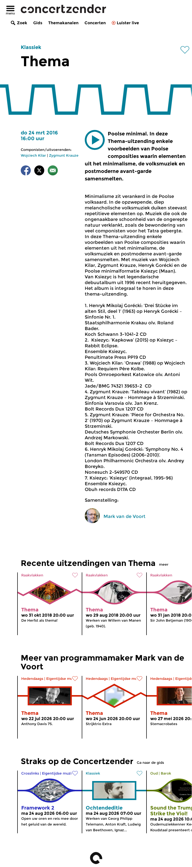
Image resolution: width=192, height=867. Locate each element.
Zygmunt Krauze (63, 155)
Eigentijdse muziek (63, 678)
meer (163, 564)
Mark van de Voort (125, 516)
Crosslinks (30, 773)
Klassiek (31, 47)
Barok (166, 773)
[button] (95, 140)
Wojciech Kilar (33, 155)
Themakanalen (63, 22)
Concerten (95, 22)
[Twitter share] (39, 171)
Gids (37, 22)
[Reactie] (53, 171)
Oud (154, 773)
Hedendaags (32, 678)
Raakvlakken (32, 575)
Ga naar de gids (150, 762)
